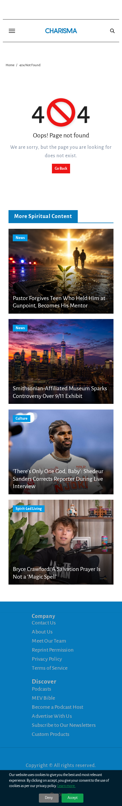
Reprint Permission (52, 650)
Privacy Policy (47, 659)
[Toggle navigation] (12, 31)
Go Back (61, 169)
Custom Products (50, 734)
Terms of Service (50, 668)
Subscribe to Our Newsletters (64, 725)
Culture (22, 419)
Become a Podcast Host (57, 707)
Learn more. (66, 786)
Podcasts (41, 689)
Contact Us (44, 623)
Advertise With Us (51, 716)
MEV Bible (43, 698)
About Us (42, 632)
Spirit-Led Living (29, 509)
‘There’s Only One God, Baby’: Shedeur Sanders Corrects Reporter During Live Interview (58, 478)
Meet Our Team (49, 641)
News (20, 238)
